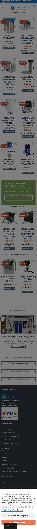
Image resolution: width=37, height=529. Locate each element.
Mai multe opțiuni (18, 515)
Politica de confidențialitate (12, 510)
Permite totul (18, 522)
